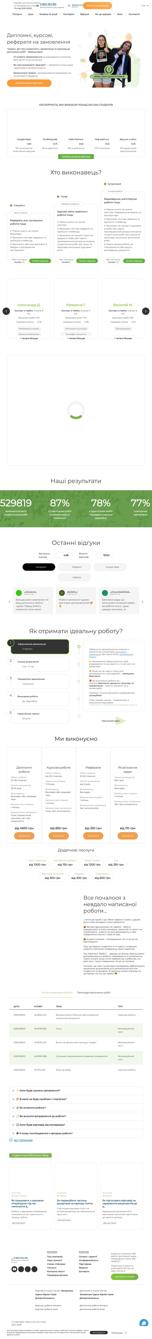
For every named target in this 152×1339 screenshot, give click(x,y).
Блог (120, 14)
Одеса (38, 1294)
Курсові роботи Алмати (48, 1305)
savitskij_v (29, 591)
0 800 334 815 (48, 4)
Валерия (61, 1195)
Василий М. (123, 305)
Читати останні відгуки (76, 156)
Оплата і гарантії (88, 1256)
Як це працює (103, 14)
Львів (53, 1294)
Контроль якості (56, 1271)
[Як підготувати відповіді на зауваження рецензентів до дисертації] (121, 1188)
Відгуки (84, 14)
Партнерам (85, 1264)
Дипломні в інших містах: (93, 1290)
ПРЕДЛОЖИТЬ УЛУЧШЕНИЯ (124, 1276)
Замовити (24, 835)
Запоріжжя (67, 1290)
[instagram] (34, 1269)
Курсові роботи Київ (46, 1309)
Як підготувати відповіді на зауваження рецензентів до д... (119, 1203)
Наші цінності (54, 1260)
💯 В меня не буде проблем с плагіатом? (41, 1099)
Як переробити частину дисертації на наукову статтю (75, 1202)
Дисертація (18, 1223)
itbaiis (114, 591)
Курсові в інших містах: (47, 1290)
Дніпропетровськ (44, 1298)
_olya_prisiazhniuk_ (78, 591)
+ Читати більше (29, 338)
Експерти (68, 14)
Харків (46, 1294)
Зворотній (77, 5)
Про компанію (55, 1256)
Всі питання (23, 1140)
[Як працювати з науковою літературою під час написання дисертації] (30, 1188)
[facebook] (28, 1269)
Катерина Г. (76, 305)
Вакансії (83, 1267)
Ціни (30, 14)
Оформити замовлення (97, 5)
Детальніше (116, 1332)
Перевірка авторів (57, 1275)
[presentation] (6, 311)
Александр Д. (29, 305)
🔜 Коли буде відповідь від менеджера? (40, 1124)
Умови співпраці (56, 1264)
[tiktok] (21, 1269)
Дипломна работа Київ (92, 1309)
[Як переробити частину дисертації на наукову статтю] (76, 1188)
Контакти (134, 14)
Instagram (96, 705)
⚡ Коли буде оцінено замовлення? (38, 1090)
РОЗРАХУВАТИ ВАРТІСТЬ (29, 83)
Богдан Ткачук (19, 1195)
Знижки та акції (48, 14)
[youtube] (14, 1269)
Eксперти (84, 1271)
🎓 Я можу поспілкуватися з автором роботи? (44, 1133)
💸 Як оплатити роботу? (31, 1107)
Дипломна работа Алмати (94, 1305)
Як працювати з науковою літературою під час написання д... (27, 1203)
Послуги (17, 14)
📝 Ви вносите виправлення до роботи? (41, 1116)
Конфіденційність (88, 1260)
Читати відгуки (40, 261)
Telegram (108, 705)
